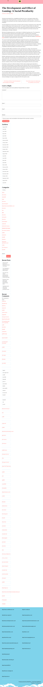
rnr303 (3, 496)
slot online (4, 194)
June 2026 (4, 131)
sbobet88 (4, 197)
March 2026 (5, 138)
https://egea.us (5, 587)
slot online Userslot (6, 230)
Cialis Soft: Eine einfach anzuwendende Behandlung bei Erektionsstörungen (6, 275)
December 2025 (5, 144)
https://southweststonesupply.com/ (29, 626)
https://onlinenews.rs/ (26, 648)
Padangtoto (4, 599)
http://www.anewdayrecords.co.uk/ (9, 620)
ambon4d (4, 223)
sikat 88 (4, 390)
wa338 (4, 374)
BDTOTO (4, 435)
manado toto (4, 533)
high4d (4, 370)
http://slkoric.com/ (25, 631)
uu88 (3, 324)
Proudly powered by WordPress (25, 681)
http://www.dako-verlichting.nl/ (8, 659)
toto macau (4, 439)
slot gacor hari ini (5, 316)
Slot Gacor (4, 443)
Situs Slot (4, 521)
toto (3, 210)
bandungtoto (4, 221)
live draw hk (5, 392)
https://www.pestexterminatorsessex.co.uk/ (30, 620)
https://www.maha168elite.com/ (8, 205)
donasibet (4, 351)
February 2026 (5, 140)
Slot (3, 458)
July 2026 (4, 129)
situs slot (4, 201)
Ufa (2, 412)
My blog (4, 189)
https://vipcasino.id (5, 676)
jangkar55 (4, 314)
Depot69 (4, 399)
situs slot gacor (5, 203)
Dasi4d (3, 517)
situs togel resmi (5, 372)
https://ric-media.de (26, 609)
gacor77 (4, 381)
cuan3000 (4, 484)
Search (3, 253)
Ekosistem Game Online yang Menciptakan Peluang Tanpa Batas (6, 281)
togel (3, 199)
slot (3, 212)
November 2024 (5, 173)
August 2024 (5, 180)
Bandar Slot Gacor (5, 408)
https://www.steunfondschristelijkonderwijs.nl (11, 591)
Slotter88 (4, 379)
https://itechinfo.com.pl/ (6, 637)
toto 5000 (4, 363)
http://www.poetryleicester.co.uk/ (8, 626)
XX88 (3, 245)
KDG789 (4, 327)
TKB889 (3, 603)
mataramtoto (4, 529)
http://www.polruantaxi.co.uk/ (7, 431)
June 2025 (4, 158)
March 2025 (5, 164)
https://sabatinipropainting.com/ (8, 648)
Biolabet (3, 359)
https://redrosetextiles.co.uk (7, 631)
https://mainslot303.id (6, 665)
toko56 (3, 595)
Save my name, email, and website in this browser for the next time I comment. (18, 118)
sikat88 (3, 237)
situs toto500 (5, 388)
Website (3, 114)
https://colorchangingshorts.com (28, 637)
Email (3, 109)
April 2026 (4, 135)
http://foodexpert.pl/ (6, 654)
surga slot (4, 423)
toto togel (4, 355)
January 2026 (5, 142)
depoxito (3, 239)
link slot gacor (5, 247)
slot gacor (4, 578)
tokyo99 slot (4, 303)
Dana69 (4, 394)
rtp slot (4, 404)
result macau (4, 312)
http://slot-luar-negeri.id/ (6, 615)
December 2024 (5, 171)
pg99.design (4, 333)
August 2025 (5, 153)
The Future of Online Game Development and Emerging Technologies (11, 82)
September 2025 (6, 151)
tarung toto (4, 217)
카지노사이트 (4, 558)
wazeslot (4, 525)
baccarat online (5, 562)
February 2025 (5, 167)
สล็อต (3, 192)
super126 (4, 301)
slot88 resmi (4, 450)
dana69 (3, 249)
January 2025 (5, 169)
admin (12, 13)
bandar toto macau (6, 228)
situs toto (4, 208)
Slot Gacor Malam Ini (6, 554)
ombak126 (4, 331)
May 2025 (4, 160)
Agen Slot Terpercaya (6, 466)
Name (3, 103)
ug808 (3, 480)
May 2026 (4, 133)
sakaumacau (4, 505)
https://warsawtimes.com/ (27, 615)
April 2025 (4, 162)
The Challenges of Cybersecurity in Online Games (6, 269)
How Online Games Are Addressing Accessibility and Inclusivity (33, 82)
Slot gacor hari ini (5, 462)
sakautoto (4, 234)
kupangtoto (4, 488)
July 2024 (4, 182)
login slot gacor (5, 566)
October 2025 (5, 149)
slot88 (3, 232)
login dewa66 (4, 337)
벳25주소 (4, 305)
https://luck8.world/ (5, 319)
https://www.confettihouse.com (8, 609)
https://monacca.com (6, 492)
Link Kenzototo (5, 574)
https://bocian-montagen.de (7, 670)
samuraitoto (5, 383)
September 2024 (6, 178)
